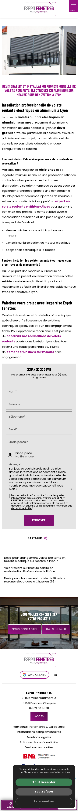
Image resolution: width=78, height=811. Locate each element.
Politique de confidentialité (39, 742)
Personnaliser (44, 801)
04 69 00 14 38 (56, 629)
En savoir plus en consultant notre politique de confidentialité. (41, 507)
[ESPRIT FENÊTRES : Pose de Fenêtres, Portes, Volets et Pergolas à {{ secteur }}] (39, 9)
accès (10, 805)
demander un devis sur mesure (30, 352)
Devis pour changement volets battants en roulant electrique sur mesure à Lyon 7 (35, 559)
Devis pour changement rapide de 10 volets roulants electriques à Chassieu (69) (34, 579)
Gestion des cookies (39, 747)
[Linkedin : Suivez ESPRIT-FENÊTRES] (55, 674)
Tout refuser (44, 791)
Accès (39, 716)
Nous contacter (24, 629)
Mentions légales (39, 737)
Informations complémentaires (39, 731)
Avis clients (37, 675)
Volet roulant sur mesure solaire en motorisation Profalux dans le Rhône (29, 569)
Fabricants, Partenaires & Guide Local (39, 727)
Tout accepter (43, 782)
